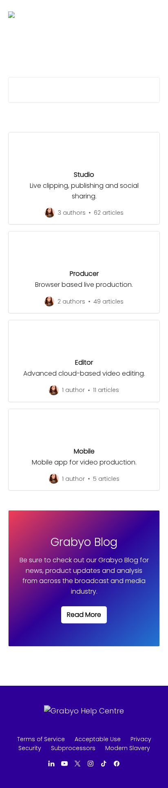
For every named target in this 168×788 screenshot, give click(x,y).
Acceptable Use (98, 739)
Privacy (140, 739)
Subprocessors (73, 748)
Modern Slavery (127, 748)
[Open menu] (152, 15)
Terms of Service (41, 739)
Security (29, 748)
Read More (84, 614)
